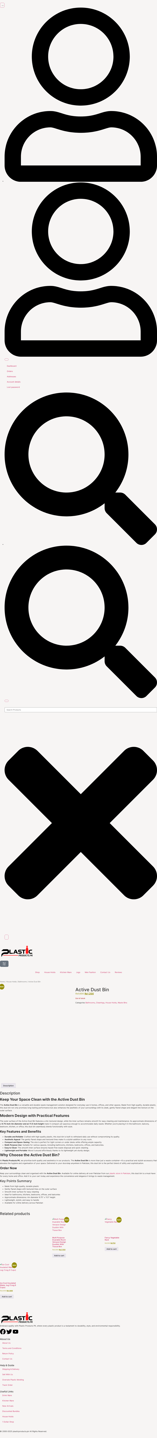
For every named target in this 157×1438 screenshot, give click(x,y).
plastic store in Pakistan (120, 1173)
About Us (6, 1343)
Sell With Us (7, 1374)
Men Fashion (90, 972)
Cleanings (100, 1002)
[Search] (7, 937)
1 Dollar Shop (8, 1422)
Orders (10, 371)
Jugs (78, 972)
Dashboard (11, 366)
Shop (37, 972)
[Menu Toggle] (2, 5)
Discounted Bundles (11, 1411)
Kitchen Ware (65, 972)
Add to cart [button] (59, 1255)
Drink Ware (7, 1395)
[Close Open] (7, 359)
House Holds (49, 972)
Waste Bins (122, 1002)
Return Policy (8, 1353)
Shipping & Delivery (10, 1369)
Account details (13, 382)
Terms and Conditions (11, 1348)
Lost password (13, 387)
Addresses (11, 376)
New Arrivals (7, 1406)
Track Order (7, 1385)
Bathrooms (22, 982)
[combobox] (81, 709)
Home (2, 982)
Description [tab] (8, 1085)
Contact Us (105, 972)
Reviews (118, 972)
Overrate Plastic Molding (13, 1380)
